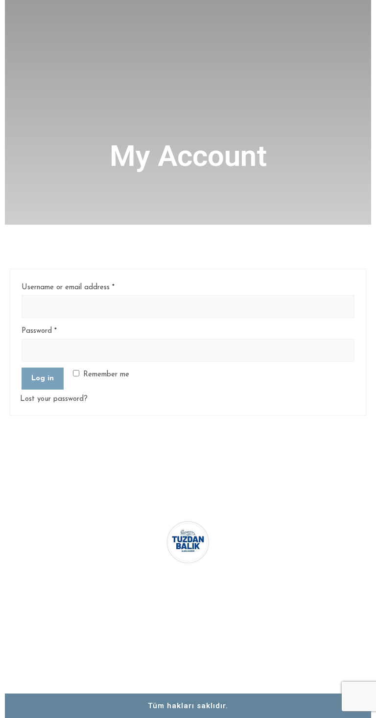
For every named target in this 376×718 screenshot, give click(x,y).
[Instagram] (188, 639)
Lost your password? (54, 399)
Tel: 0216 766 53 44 (309, 541)
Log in (42, 378)
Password (39, 331)
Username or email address (68, 287)
